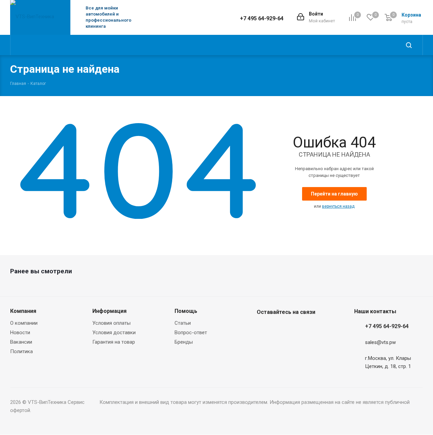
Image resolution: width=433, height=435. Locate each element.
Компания (23, 311)
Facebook (263, 328)
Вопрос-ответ (191, 332)
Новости (20, 332)
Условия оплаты (111, 323)
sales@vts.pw (380, 343)
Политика (21, 351)
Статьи (183, 323)
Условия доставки (114, 332)
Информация (109, 311)
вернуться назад (338, 206)
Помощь (186, 311)
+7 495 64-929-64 (261, 18)
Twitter (280, 328)
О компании (24, 323)
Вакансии (21, 342)
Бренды (184, 342)
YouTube (297, 328)
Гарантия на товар (113, 342)
